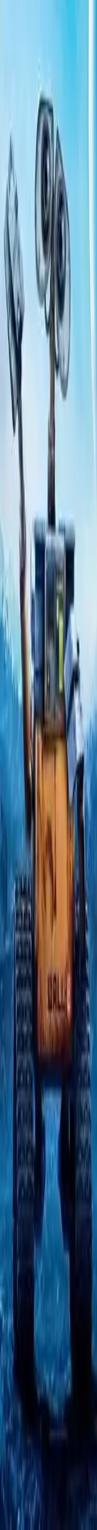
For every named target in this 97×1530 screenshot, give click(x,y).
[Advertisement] (48, 388)
